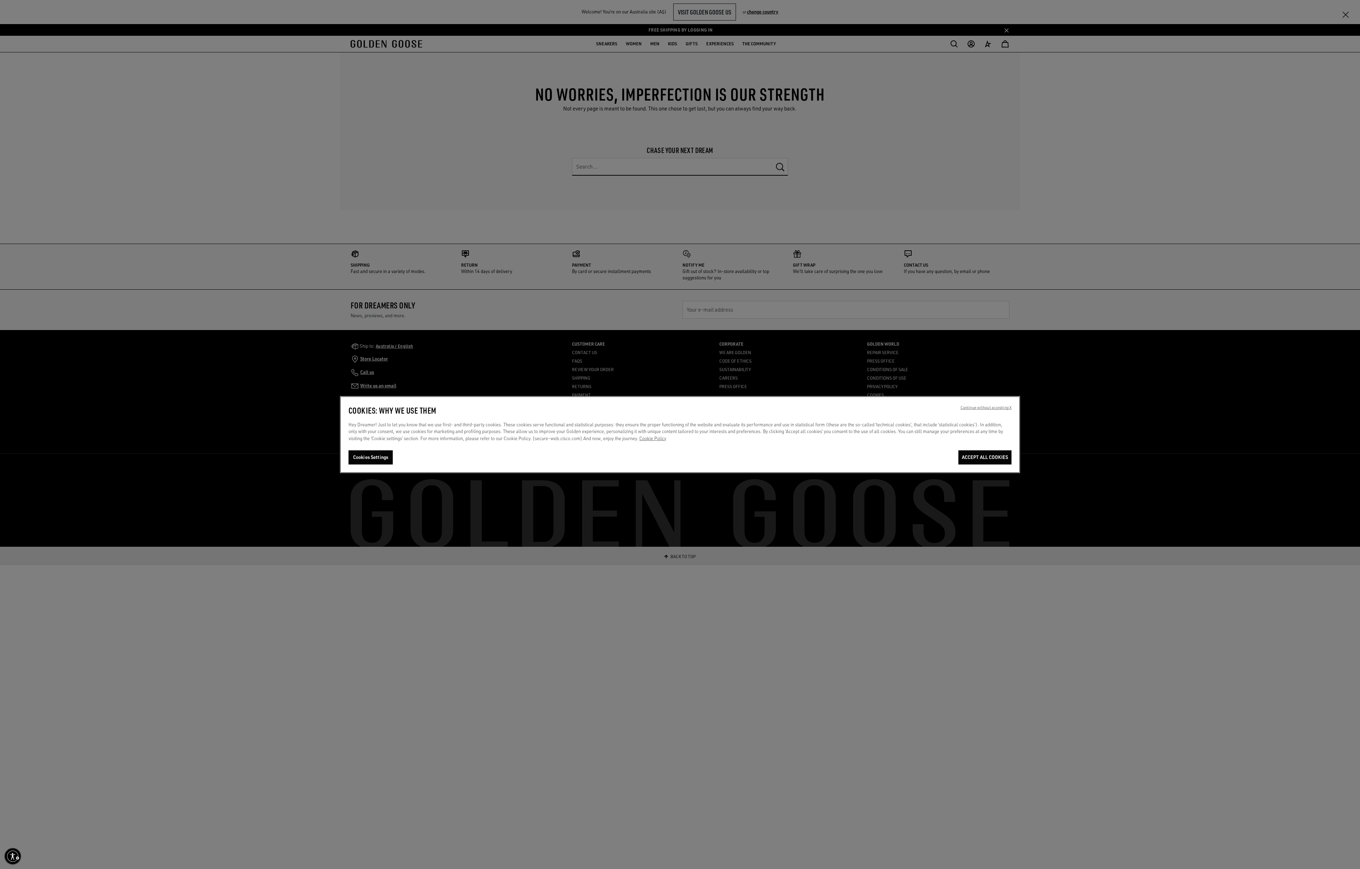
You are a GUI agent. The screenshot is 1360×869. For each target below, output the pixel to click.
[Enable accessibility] (12, 856)
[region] (680, 434)
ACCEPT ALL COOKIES (985, 457)
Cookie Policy (652, 438)
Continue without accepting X (986, 407)
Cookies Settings (370, 457)
